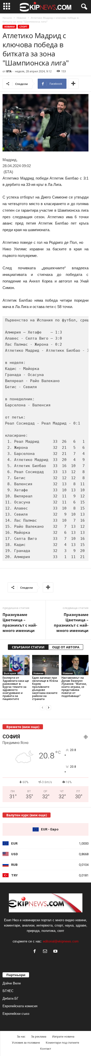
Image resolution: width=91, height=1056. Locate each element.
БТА (9, 71)
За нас (21, 1036)
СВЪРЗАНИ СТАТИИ (28, 647)
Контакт (45, 1048)
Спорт (23, 26)
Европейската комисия (20, 1006)
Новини (21, 17)
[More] (73, 84)
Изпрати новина (63, 1036)
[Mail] (46, 952)
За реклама (38, 1036)
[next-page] (48, 707)
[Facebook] (36, 952)
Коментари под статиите (62, 1042)
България (10, 673)
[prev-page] (42, 707)
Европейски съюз (16, 1014)
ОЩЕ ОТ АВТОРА (65, 647)
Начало (7, 17)
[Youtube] (56, 952)
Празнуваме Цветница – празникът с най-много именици (20, 622)
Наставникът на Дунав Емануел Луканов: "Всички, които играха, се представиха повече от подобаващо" (74, 687)
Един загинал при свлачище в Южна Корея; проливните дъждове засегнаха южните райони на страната (45, 688)
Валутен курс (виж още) (26, 815)
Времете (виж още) (22, 726)
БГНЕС (8, 991)
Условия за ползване (26, 1042)
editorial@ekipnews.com (61, 941)
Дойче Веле (12, 983)
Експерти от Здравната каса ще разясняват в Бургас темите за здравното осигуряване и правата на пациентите (16, 688)
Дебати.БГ (10, 998)
